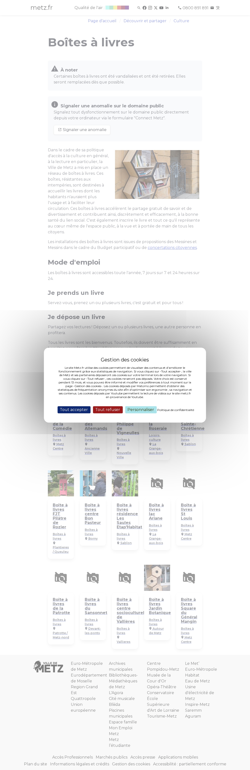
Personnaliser (140, 409)
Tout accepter (74, 409)
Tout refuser (107, 409)
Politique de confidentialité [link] (175, 410)
